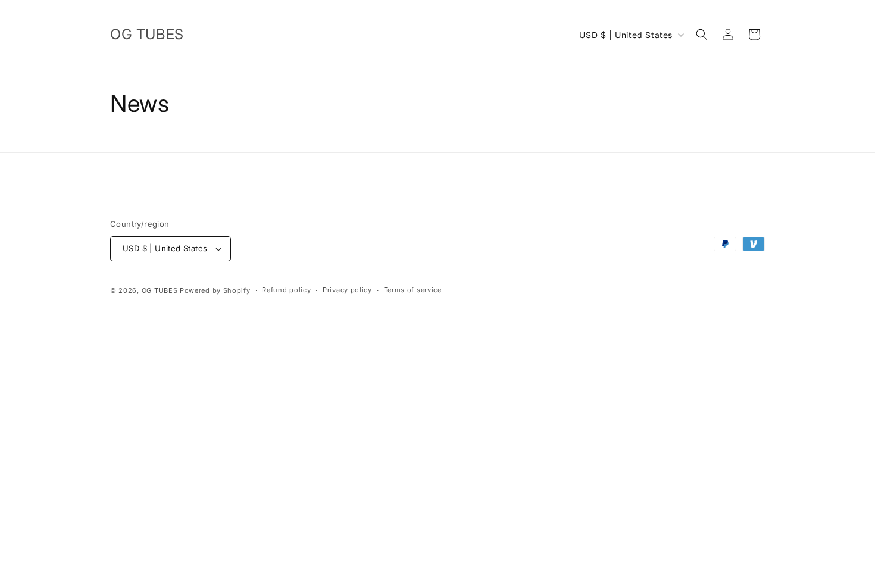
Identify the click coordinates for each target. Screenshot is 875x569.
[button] (702, 34)
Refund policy (286, 290)
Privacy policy (347, 290)
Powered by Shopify (215, 290)
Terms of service (413, 290)
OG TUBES (160, 290)
